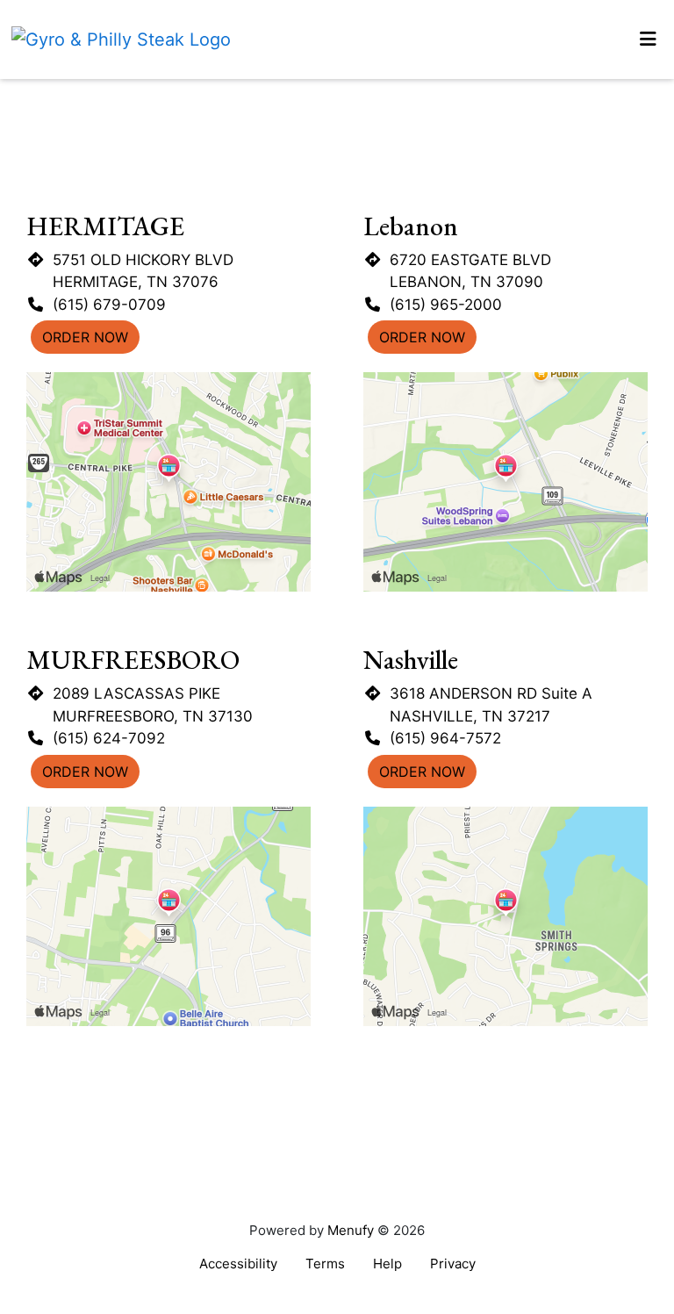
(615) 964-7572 (445, 738)
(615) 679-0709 (109, 304)
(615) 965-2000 (446, 304)
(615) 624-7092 (109, 738)
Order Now (85, 337)
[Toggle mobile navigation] (648, 39)
